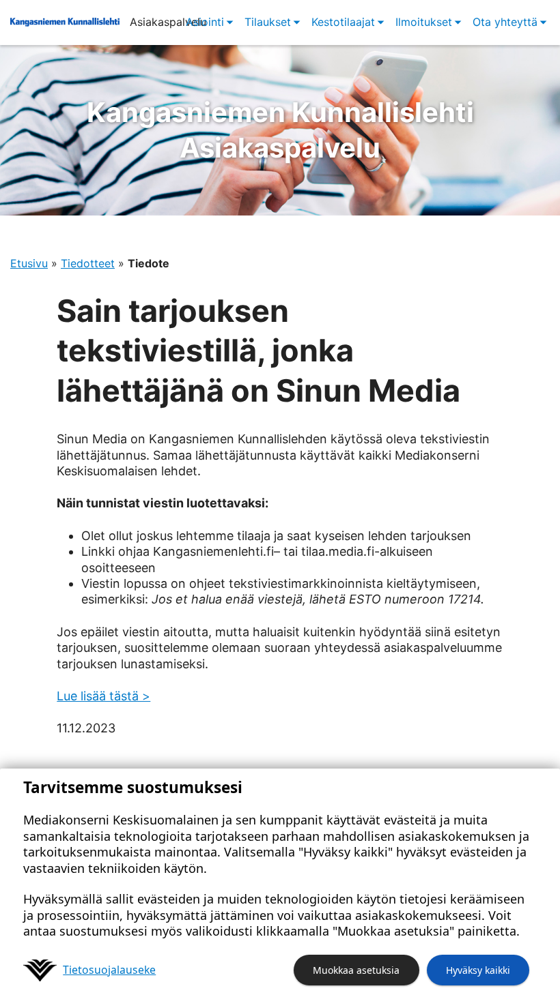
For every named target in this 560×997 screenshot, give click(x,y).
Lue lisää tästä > (103, 696)
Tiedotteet (88, 263)
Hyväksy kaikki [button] (478, 970)
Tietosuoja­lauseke (109, 970)
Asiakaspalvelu (280, 129)
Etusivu (29, 263)
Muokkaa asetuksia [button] (356, 970)
